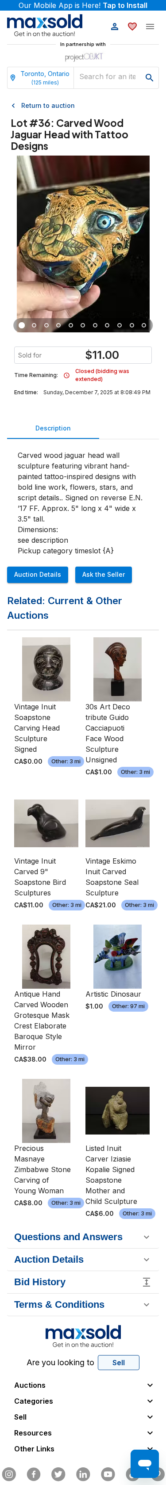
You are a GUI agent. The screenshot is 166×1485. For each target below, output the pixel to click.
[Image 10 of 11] (131, 325)
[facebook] (33, 1474)
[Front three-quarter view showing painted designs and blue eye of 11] (22, 325)
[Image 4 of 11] (58, 325)
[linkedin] (83, 1474)
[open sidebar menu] (150, 26)
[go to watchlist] (132, 26)
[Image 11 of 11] (144, 325)
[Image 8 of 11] (107, 325)
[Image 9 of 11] (119, 325)
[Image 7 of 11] (95, 325)
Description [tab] (53, 428)
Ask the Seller (103, 574)
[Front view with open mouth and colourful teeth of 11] (34, 325)
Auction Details (37, 574)
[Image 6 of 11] (83, 325)
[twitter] (58, 1474)
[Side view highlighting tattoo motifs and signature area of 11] (46, 325)
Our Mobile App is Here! (83, 5)
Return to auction (48, 105)
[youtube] (108, 1474)
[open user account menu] (115, 26)
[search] (149, 78)
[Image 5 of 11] (70, 325)
